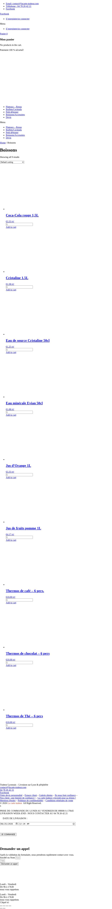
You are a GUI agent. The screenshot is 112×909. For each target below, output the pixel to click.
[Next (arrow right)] (4, 908)
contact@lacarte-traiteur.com (13, 787)
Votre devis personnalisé (11, 795)
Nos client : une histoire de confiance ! (17, 798)
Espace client (31, 795)
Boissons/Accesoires (15, 114)
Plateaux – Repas (14, 106)
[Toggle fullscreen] (7, 905)
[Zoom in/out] (10, 905)
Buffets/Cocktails (14, 109)
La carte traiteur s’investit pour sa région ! (57, 798)
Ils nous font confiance (65, 795)
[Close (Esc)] (1, 905)
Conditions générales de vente (59, 800)
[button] (56, 24)
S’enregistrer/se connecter (17, 19)
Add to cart (11, 227)
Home (3, 142)
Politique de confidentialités (30, 800)
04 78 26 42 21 (7, 790)
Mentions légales (7, 800)
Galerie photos (45, 795)
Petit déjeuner (12, 112)
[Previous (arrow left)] (1, 908)
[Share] (4, 905)
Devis (8, 117)
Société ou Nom (7, 857)
